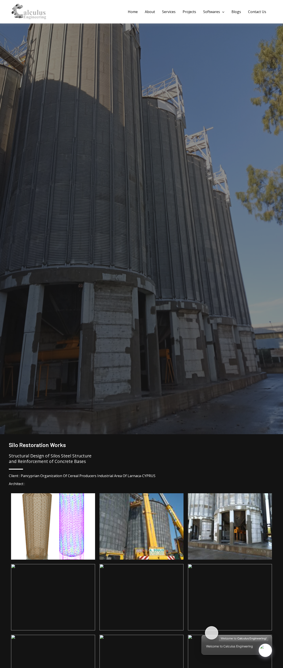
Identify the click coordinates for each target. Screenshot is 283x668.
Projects (189, 11)
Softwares (211, 11)
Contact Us (257, 11)
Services (169, 11)
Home (133, 11)
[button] (222, 11)
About (150, 11)
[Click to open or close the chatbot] (265, 650)
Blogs (236, 11)
